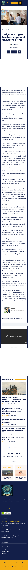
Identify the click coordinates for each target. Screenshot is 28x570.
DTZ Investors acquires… (7, 478)
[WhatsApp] (19, 51)
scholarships (19, 318)
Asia (2, 527)
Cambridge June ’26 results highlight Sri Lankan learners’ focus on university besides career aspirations (14, 410)
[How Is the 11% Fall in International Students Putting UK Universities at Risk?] (14, 388)
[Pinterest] (15, 51)
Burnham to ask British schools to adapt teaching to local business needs (13, 430)
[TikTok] (15, 566)
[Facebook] (8, 51)
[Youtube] (25, 566)
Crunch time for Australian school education (13, 438)
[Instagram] (8, 566)
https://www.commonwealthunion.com (17, 310)
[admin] (11, 44)
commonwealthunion (10, 318)
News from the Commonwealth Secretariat (11, 521)
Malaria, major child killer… (20, 478)
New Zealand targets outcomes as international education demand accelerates (13, 420)
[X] (12, 51)
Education (5, 9)
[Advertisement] (14, 73)
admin (16, 44)
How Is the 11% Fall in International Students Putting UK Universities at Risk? (14, 399)
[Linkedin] (12, 566)
